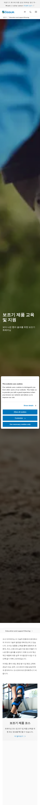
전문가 (5, 17)
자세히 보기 (28, 6)
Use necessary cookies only (20, 424)
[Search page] (30, 12)
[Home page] (8, 12)
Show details (28, 405)
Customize (19, 418)
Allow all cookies (20, 412)
